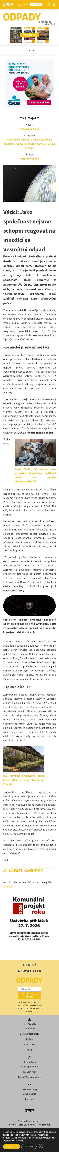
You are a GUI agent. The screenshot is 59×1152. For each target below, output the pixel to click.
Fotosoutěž (29, 1044)
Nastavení (29, 1146)
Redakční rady (29, 1071)
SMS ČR (23, 1124)
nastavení (18, 1140)
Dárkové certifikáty (29, 1033)
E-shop (29, 1039)
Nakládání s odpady (18, 139)
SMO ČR (13, 1124)
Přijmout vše (11, 1146)
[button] (29, 995)
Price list (29, 1099)
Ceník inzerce (29, 1093)
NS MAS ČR (44, 1124)
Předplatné (29, 1028)
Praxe (19, 143)
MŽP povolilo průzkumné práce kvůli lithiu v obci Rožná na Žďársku (23, 780)
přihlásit (8, 886)
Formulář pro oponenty (29, 1077)
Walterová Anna (29, 128)
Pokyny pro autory (29, 1066)
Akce (29, 1049)
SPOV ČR (32, 1124)
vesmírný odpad (29, 158)
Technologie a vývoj (35, 143)
